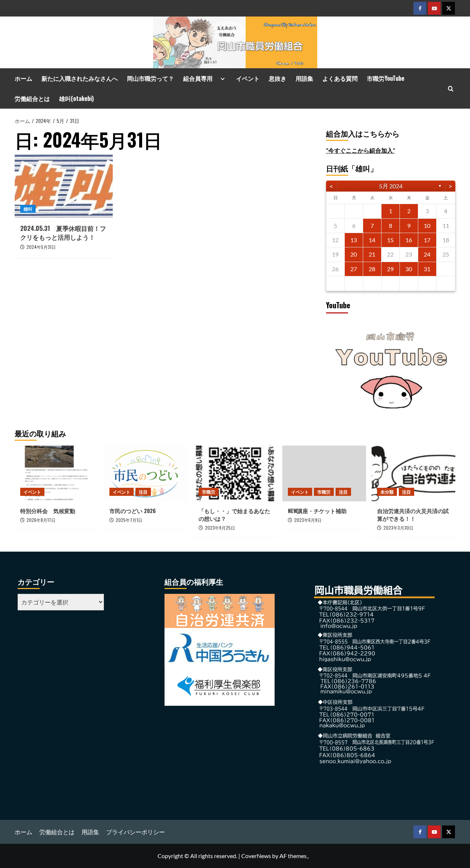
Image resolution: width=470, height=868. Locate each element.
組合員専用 (200, 78)
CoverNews (256, 855)
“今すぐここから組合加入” (360, 150)
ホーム (23, 78)
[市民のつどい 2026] (146, 473)
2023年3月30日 (398, 527)
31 (427, 268)
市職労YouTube (385, 78)
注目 (143, 492)
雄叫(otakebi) (76, 98)
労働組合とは (32, 98)
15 (390, 239)
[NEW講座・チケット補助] (324, 473)
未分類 (387, 492)
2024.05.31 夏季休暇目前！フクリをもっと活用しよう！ (63, 232)
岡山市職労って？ (150, 78)
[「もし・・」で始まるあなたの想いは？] (235, 473)
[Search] (450, 88)
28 (372, 268)
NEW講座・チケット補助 (317, 510)
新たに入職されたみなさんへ (79, 78)
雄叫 (28, 209)
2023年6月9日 (308, 520)
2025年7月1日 (129, 520)
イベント (248, 78)
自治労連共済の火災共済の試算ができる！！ (413, 514)
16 (408, 239)
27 (353, 268)
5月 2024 (390, 185)
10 (427, 225)
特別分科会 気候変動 (47, 510)
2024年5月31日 (41, 247)
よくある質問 (340, 78)
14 (372, 239)
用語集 (304, 78)
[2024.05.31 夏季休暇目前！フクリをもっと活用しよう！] (64, 185)
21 (372, 254)
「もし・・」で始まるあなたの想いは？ (234, 514)
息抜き (277, 78)
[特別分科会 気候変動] (56, 473)
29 (390, 268)
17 (427, 239)
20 (353, 254)
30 (408, 268)
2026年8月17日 (40, 520)
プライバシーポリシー (135, 831)
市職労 (208, 492)
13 (353, 239)
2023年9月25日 (220, 527)
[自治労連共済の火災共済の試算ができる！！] (413, 473)
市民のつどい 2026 (135, 510)
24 (427, 254)
